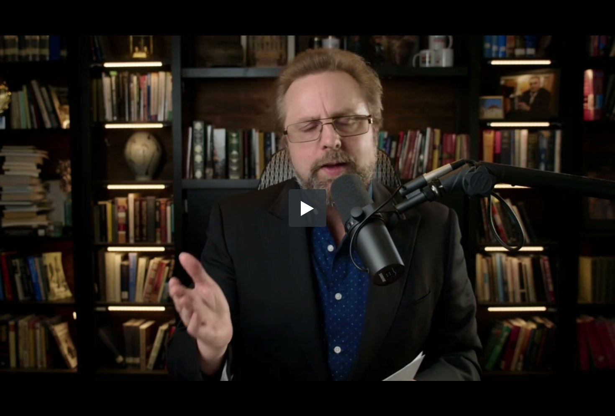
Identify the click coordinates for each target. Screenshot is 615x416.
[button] (307, 208)
